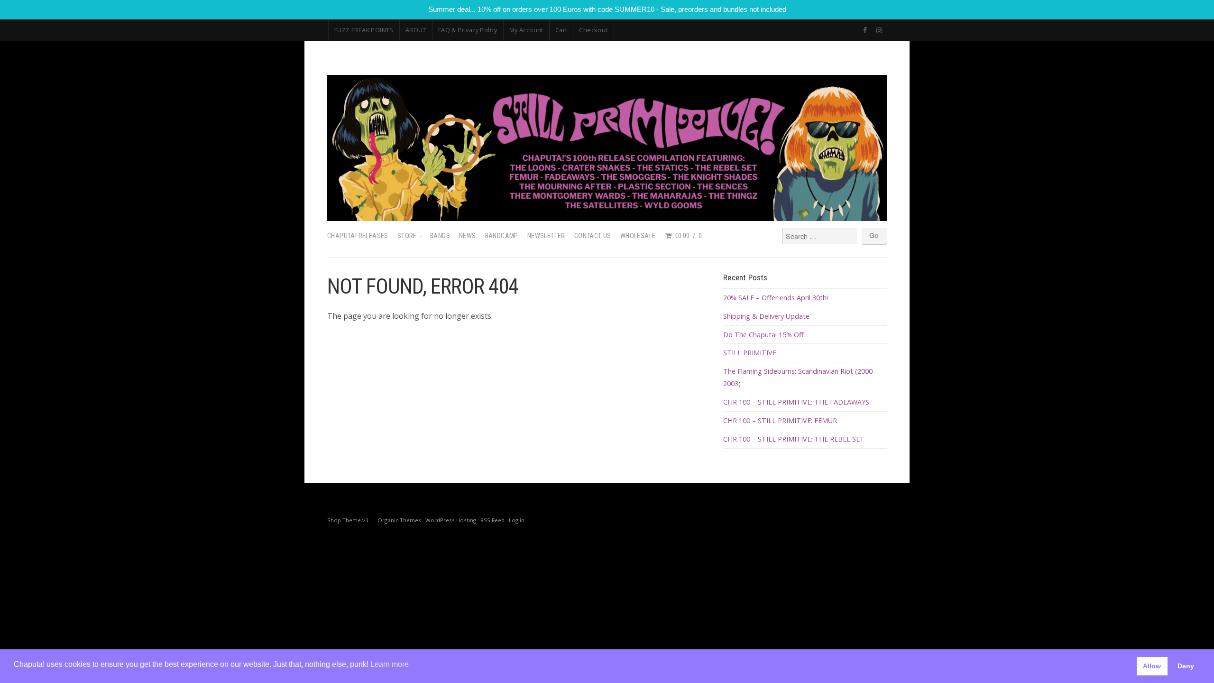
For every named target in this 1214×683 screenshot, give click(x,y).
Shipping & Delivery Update (766, 316)
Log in (516, 520)
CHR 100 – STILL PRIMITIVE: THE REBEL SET (794, 438)
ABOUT (415, 30)
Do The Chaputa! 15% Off (763, 334)
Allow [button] (1152, 666)
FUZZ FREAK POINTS (364, 30)
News (467, 236)
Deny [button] (1185, 666)
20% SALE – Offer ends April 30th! (775, 297)
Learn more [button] (389, 664)
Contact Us (592, 236)
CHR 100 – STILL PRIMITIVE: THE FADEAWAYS (796, 401)
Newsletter (546, 236)
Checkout (593, 30)
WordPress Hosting (450, 520)
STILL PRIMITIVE (749, 352)
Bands (440, 236)
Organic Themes (399, 520)
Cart (561, 30)
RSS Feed (492, 520)
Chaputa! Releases (357, 236)
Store (407, 236)
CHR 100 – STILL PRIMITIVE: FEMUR (780, 420)
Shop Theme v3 (347, 520)
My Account (526, 30)
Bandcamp (501, 236)
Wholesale (638, 236)
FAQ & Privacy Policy (467, 30)
